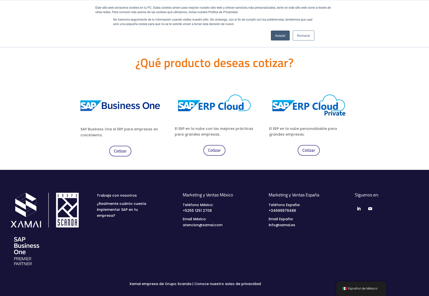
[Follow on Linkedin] (358, 209)
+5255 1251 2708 (197, 210)
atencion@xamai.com (202, 224)
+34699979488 (282, 210)
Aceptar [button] (280, 35)
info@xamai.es (282, 224)
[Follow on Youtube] (369, 209)
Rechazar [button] (303, 35)
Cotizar (120, 151)
